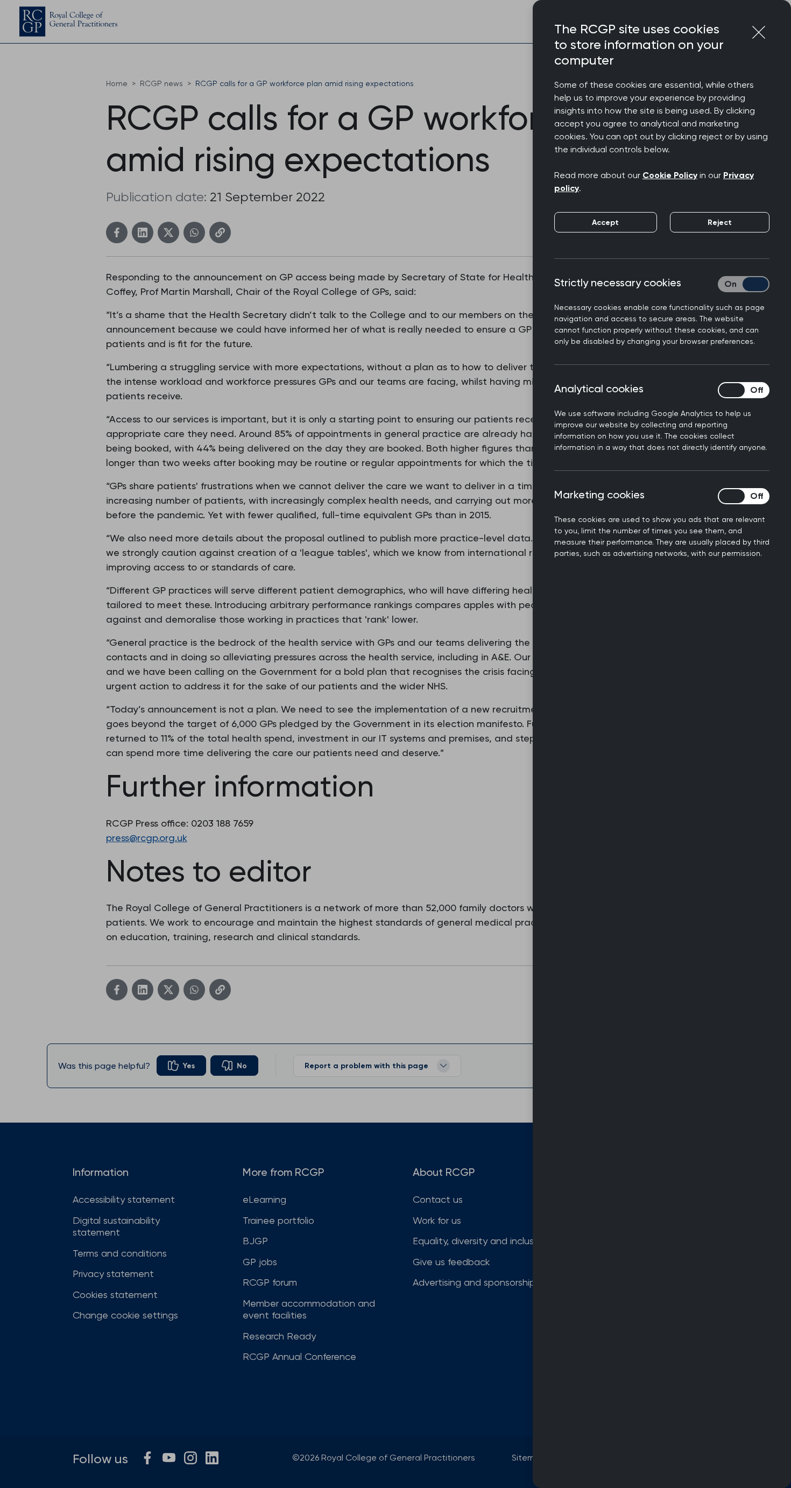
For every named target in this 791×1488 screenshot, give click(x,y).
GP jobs (260, 1261)
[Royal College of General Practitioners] (68, 21)
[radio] (181, 1065)
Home (117, 83)
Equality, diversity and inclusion (480, 1240)
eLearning (264, 1199)
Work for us (437, 1220)
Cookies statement (115, 1294)
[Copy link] (220, 232)
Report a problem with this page (366, 1065)
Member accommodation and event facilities (309, 1309)
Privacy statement (113, 1273)
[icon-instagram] (190, 1457)
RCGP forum (270, 1282)
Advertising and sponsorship (474, 1282)
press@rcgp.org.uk (146, 837)
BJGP (255, 1240)
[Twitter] (168, 232)
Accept (605, 222)
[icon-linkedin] (212, 1457)
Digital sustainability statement (116, 1226)
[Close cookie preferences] (759, 32)
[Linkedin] (142, 232)
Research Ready (279, 1336)
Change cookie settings (125, 1315)
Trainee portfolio (278, 1220)
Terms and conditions (120, 1253)
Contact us (438, 1199)
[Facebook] (117, 232)
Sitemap (528, 1457)
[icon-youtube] (169, 1457)
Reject (720, 222)
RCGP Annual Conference (299, 1356)
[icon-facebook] (147, 1457)
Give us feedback (451, 1261)
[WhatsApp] (194, 232)
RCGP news (161, 83)
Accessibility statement (124, 1199)
